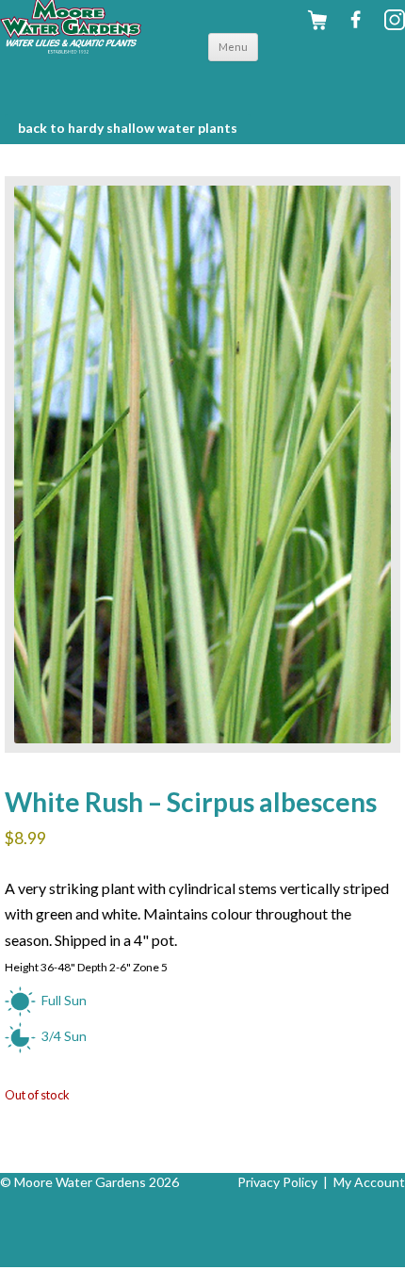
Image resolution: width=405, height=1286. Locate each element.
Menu (233, 47)
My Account (369, 1182)
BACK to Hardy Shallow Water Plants (127, 128)
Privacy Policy (277, 1182)
